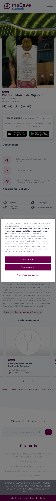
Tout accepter (27, 267)
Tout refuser (28, 259)
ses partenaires (12, 226)
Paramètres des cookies (28, 275)
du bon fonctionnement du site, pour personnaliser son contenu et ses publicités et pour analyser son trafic (27, 231)
